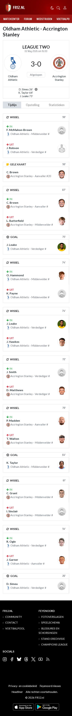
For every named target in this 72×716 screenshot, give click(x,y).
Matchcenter (11, 19)
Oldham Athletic (13, 78)
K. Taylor (12, 462)
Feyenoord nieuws (50, 685)
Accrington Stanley (59, 78)
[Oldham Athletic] (13, 63)
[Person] (65, 7)
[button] (58, 7)
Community (13, 616)
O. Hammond (15, 275)
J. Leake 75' (26, 96)
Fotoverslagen (52, 616)
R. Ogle (11, 541)
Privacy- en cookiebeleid (22, 685)
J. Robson (12, 148)
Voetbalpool (15, 628)
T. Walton (12, 438)
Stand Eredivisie (53, 638)
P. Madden (13, 420)
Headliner (17, 691)
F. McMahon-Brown (19, 129)
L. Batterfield (15, 220)
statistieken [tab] (56, 105)
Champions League (54, 644)
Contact (11, 622)
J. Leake (11, 244)
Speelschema (50, 622)
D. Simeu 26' (26, 89)
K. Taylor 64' (25, 92)
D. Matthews (14, 390)
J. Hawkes (12, 341)
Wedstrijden (44, 19)
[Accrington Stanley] (59, 63)
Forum (28, 19)
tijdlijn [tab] (12, 105)
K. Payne (12, 293)
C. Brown (12, 172)
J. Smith (11, 372)
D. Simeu (12, 583)
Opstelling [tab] (32, 105)
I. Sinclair (12, 511)
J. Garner (12, 559)
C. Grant (11, 493)
